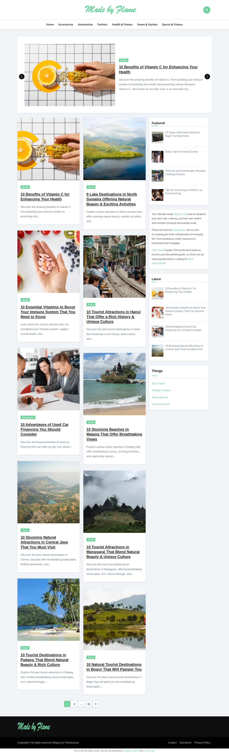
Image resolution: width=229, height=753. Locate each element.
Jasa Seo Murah (161, 404)
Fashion (102, 24)
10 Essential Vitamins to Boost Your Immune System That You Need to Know (48, 312)
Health (123, 60)
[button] (207, 76)
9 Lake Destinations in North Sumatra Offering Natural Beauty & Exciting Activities (111, 199)
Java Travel (158, 383)
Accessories (65, 24)
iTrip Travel (158, 250)
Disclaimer (185, 742)
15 (88, 704)
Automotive (85, 24)
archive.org (149, 751)
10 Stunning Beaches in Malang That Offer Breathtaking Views (114, 434)
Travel (25, 530)
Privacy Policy (202, 742)
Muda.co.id (180, 214)
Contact (172, 742)
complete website (131, 751)
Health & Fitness (122, 24)
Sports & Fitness (172, 24)
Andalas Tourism (161, 390)
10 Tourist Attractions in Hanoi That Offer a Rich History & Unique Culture (113, 317)
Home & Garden (147, 24)
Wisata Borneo (160, 397)
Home (50, 24)
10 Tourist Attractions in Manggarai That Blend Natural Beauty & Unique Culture (113, 552)
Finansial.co (179, 230)
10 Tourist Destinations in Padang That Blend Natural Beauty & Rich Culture (45, 660)
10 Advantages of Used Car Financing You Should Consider (45, 429)
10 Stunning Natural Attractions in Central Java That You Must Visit (44, 542)
